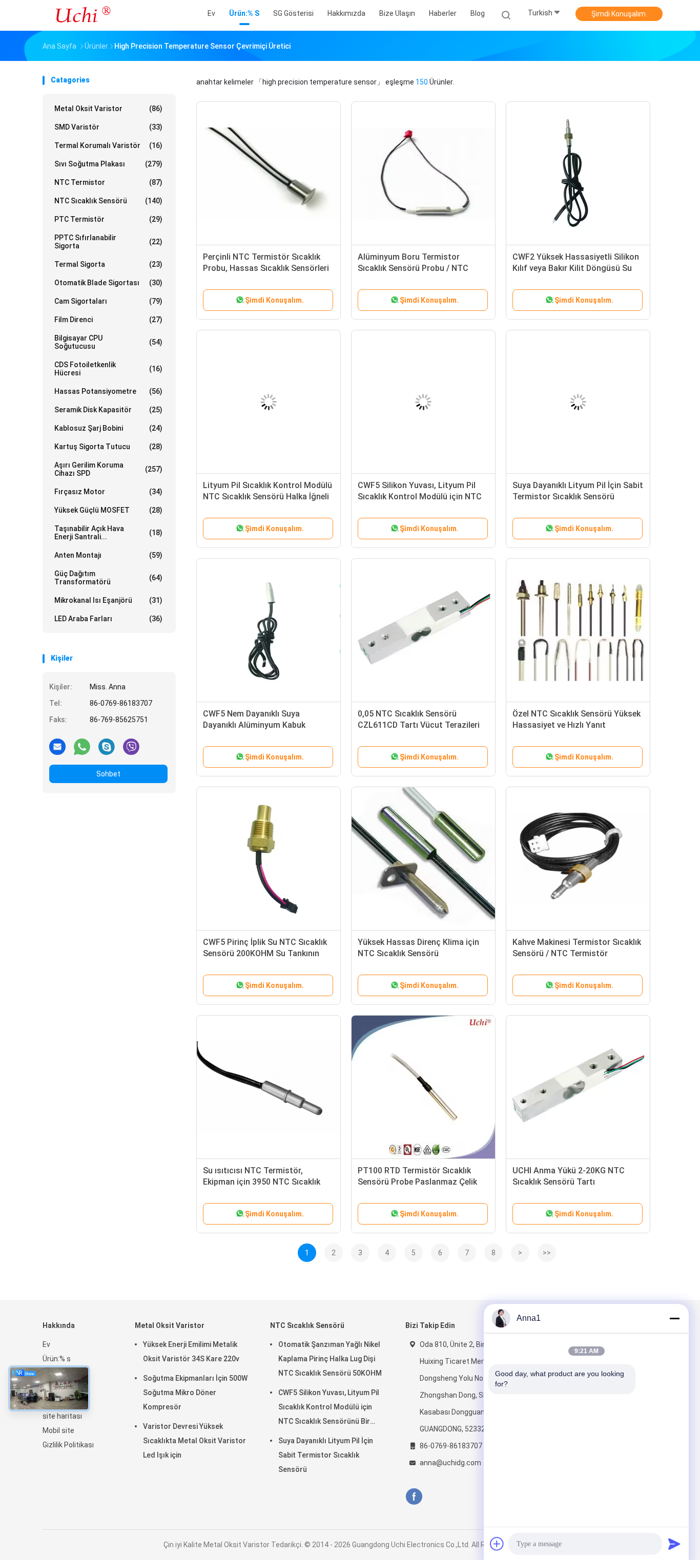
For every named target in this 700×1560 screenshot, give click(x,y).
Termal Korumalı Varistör (108, 145)
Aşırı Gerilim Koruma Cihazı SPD (108, 469)
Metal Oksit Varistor (108, 108)
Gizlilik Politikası (68, 1445)
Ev (46, 1344)
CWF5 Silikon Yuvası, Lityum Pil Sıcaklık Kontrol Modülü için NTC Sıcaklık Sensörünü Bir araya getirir (328, 1408)
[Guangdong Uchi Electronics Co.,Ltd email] (57, 746)
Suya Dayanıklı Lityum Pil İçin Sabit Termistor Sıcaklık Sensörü (325, 1455)
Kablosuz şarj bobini (108, 428)
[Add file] (497, 1543)
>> (547, 1253)
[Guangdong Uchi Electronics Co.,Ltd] (82, 15)
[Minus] (674, 1318)
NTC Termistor (108, 182)
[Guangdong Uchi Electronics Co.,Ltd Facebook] (413, 1497)
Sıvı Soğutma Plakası (108, 164)
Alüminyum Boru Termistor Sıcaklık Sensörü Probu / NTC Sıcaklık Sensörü (413, 268)
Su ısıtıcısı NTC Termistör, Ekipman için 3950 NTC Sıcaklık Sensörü (261, 1182)
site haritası (62, 1416)
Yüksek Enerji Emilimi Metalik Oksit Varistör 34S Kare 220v (191, 1351)
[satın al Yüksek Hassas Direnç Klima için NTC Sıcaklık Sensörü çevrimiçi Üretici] (423, 859)
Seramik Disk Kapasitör (108, 410)
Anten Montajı (108, 555)
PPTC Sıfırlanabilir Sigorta (108, 242)
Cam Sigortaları (108, 301)
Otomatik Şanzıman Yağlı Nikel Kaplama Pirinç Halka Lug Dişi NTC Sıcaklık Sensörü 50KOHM (330, 1358)
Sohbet (108, 774)
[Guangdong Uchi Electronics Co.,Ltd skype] (106, 746)
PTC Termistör (108, 219)
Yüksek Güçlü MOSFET (108, 510)
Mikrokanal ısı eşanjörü (108, 600)
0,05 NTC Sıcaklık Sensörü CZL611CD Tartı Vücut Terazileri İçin (419, 725)
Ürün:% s (57, 1359)
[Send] (674, 1543)
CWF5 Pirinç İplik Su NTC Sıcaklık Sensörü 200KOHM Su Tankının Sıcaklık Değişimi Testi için (265, 953)
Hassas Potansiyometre (108, 391)
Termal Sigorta (108, 264)
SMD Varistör (108, 127)
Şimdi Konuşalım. (619, 14)
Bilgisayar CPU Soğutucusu (108, 342)
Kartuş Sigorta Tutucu (108, 446)
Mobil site (58, 1430)
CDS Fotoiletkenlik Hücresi (108, 369)
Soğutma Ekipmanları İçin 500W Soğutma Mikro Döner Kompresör (195, 1392)
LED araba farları (108, 619)
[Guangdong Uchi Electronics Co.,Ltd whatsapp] (82, 746)
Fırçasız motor (108, 492)
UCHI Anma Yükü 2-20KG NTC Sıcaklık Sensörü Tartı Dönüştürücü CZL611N (568, 1182)
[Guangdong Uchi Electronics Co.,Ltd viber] (131, 746)
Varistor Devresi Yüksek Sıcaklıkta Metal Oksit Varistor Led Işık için (194, 1440)
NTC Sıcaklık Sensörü (108, 201)
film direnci (108, 319)
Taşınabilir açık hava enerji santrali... (108, 532)
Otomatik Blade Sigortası (108, 283)
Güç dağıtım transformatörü (108, 578)
